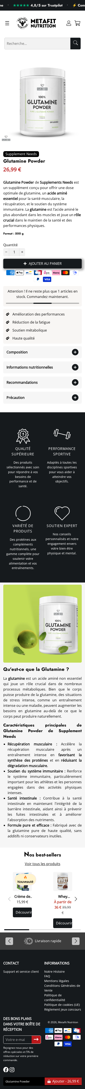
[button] (76, 899)
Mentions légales (56, 981)
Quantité (10, 245)
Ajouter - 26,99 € (65, 1081)
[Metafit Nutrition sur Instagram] (12, 1069)
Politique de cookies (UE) (62, 1005)
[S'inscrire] (36, 1039)
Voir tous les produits (42, 863)
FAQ (47, 976)
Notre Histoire (54, 971)
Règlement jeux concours (62, 1009)
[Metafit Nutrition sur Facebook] (6, 1069)
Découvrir (24, 912)
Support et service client (21, 971)
